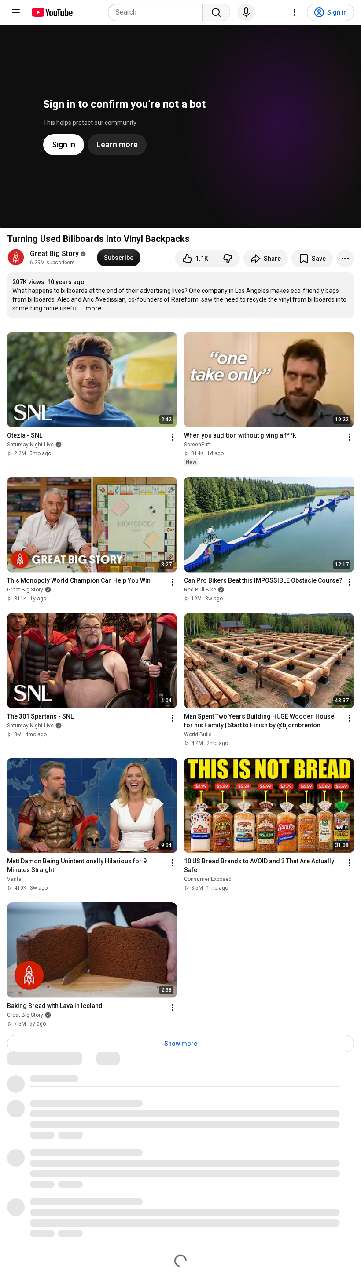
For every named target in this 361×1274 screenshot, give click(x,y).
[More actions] (345, 258)
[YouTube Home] (52, 12)
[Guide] (16, 12)
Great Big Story (54, 253)
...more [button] (90, 308)
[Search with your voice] (246, 12)
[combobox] (157, 12)
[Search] (216, 12)
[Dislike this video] (227, 258)
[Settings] (294, 12)
